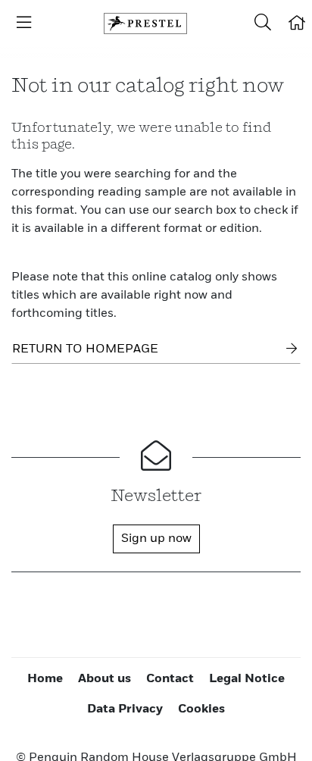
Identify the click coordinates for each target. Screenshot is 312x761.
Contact (170, 679)
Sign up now (156, 539)
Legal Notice (247, 679)
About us (104, 679)
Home (45, 679)
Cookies (201, 709)
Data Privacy (125, 709)
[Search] (263, 23)
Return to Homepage (85, 349)
